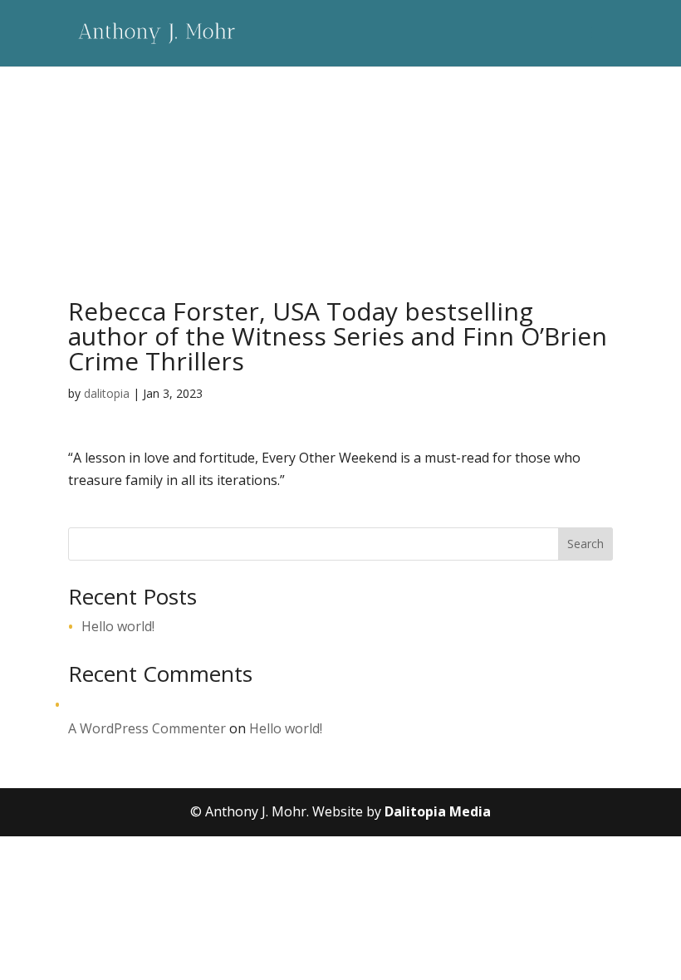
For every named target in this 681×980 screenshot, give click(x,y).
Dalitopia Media (438, 811)
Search (585, 543)
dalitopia (107, 393)
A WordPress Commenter (147, 728)
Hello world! (117, 626)
